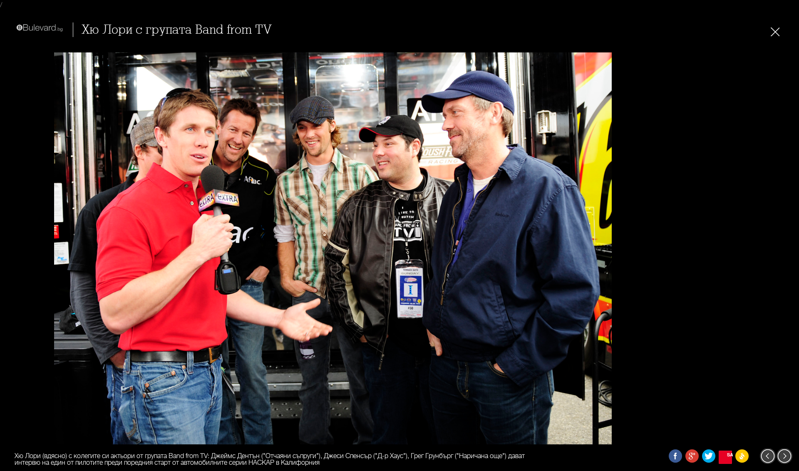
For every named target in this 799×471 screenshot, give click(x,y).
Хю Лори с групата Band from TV (177, 29)
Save (729, 454)
